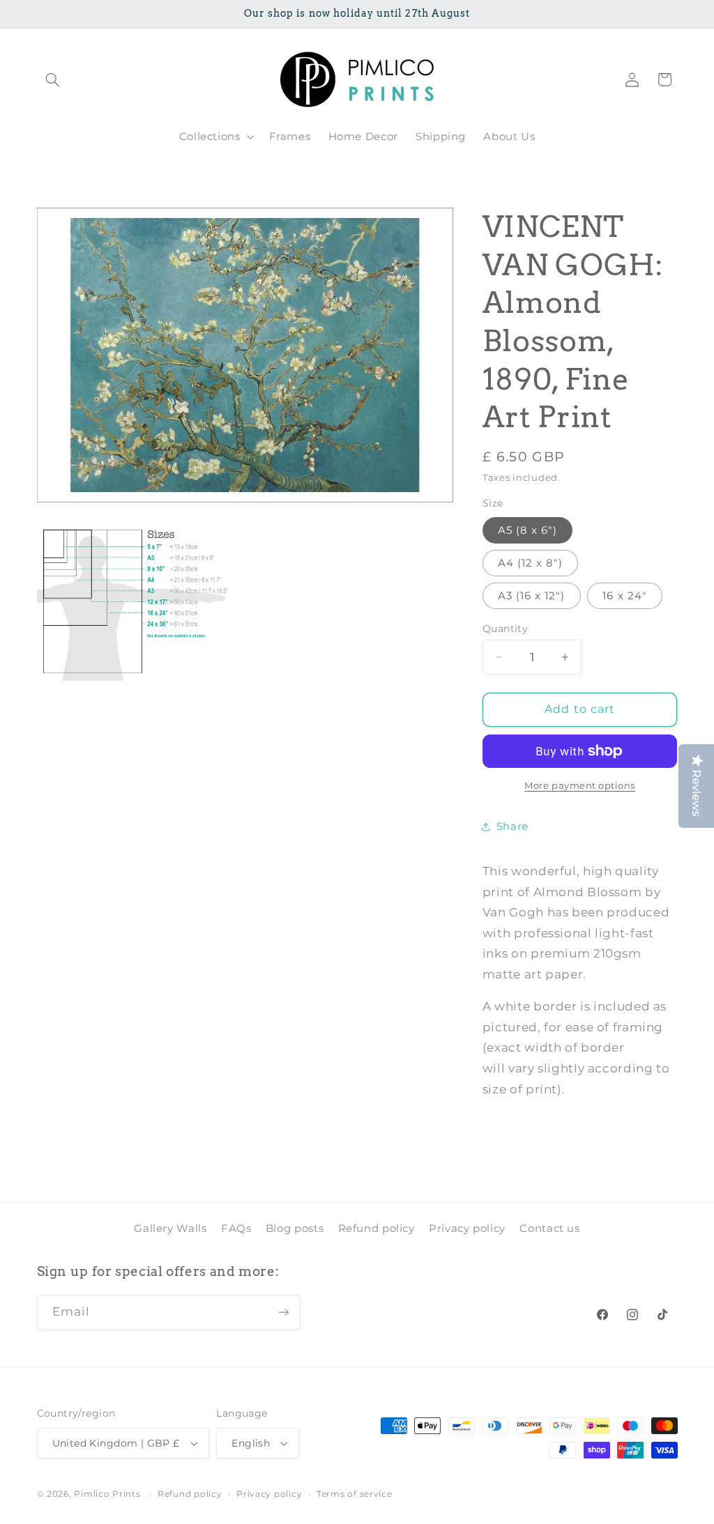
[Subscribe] (283, 1312)
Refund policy (376, 1228)
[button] (53, 79)
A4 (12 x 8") (530, 563)
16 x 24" (624, 596)
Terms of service (355, 1494)
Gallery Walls (170, 1228)
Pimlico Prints (107, 1494)
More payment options (579, 785)
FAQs (236, 1228)
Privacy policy (467, 1228)
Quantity (505, 628)
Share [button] (512, 826)
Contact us (549, 1228)
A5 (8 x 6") (528, 530)
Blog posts (295, 1228)
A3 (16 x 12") (531, 596)
